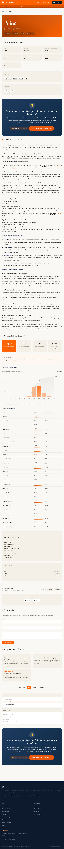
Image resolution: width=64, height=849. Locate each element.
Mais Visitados (5, 811)
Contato (36, 806)
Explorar (37, 2)
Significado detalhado (9, 701)
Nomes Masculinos (6, 822)
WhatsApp (50, 589)
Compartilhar (31, 33)
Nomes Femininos (6, 819)
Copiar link (58, 589)
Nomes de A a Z (6, 809)
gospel (4, 185)
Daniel (59, 213)
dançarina (11, 257)
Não (37, 600)
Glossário (4, 825)
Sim (28, 600)
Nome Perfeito (46, 2)
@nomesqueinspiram (10, 839)
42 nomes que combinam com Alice (12, 673)
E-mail (3, 625)
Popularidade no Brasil (10, 704)
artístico (52, 213)
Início (3, 11)
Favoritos (4, 814)
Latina (8, 33)
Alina (26, 154)
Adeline (12, 90)
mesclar (49, 306)
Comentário (4, 631)
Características (8, 699)
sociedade (25, 161)
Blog (3, 803)
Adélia (6, 90)
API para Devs (37, 809)
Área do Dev (56, 2)
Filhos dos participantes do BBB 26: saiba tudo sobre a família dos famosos (16, 658)
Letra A (6, 11)
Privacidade (36, 811)
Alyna (31, 154)
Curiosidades (37, 655)
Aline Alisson (42, 687)
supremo (49, 159)
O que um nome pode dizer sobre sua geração (45, 658)
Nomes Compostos (8, 671)
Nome (3, 619)
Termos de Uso (37, 814)
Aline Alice (35, 687)
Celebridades (7, 655)
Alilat (20, 687)
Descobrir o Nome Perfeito (41, 128)
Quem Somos (37, 803)
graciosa (9, 156)
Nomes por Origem (6, 817)
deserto (14, 204)
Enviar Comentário (8, 642)
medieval (44, 165)
